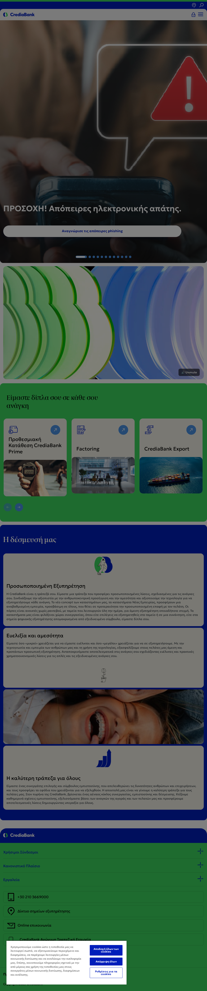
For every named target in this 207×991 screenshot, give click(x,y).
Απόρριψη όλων (106, 961)
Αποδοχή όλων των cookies (106, 950)
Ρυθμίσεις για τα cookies (106, 973)
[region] (66, 962)
